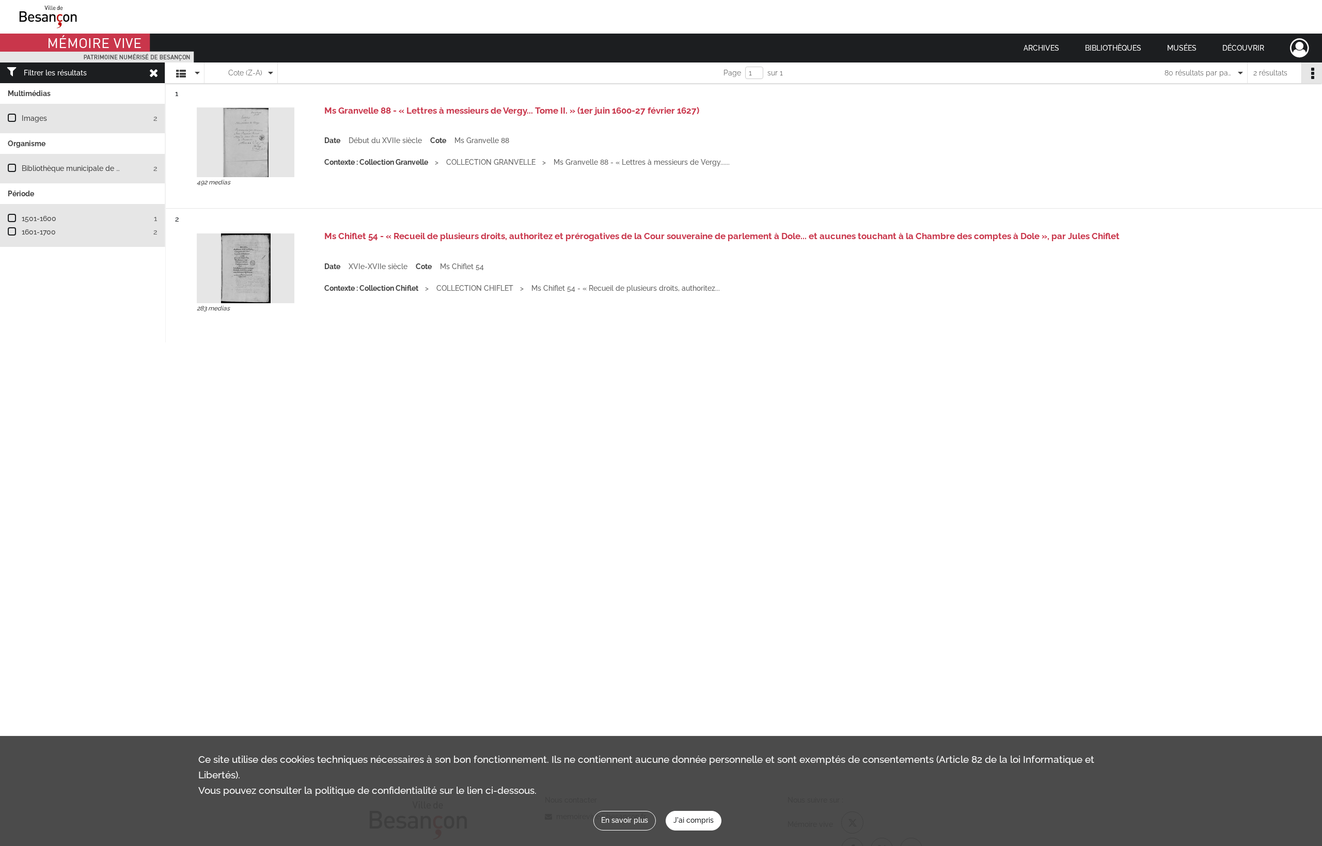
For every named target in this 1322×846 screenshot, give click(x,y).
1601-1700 (39, 232)
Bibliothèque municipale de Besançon (85, 168)
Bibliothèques (1113, 48)
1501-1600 (39, 218)
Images (34, 118)
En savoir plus (624, 820)
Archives (1041, 48)
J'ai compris (693, 820)
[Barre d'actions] (1311, 72)
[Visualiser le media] (245, 142)
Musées (1182, 48)
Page (732, 73)
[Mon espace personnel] (1299, 48)
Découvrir (1243, 48)
